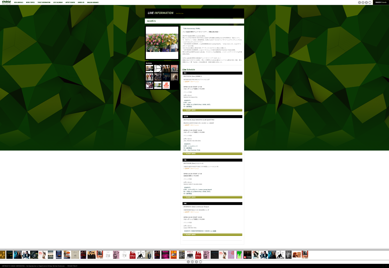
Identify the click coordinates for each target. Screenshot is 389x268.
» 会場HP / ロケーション (191, 81)
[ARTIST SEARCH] (70, 2)
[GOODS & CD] (81, 2)
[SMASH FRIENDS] (381, 3)
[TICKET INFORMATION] (44, 2)
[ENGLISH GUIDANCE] (93, 2)
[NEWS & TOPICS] (30, 2)
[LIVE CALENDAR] (58, 2)
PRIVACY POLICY (72, 266)
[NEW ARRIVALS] (19, 2)
